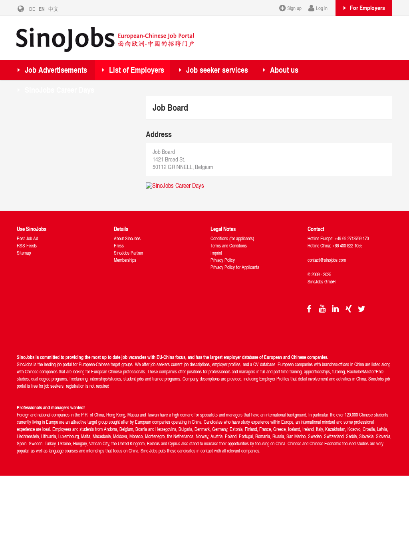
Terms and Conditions (228, 245)
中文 (53, 8)
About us (284, 70)
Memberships (125, 260)
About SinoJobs (127, 238)
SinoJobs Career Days (59, 90)
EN (42, 8)
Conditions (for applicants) (232, 238)
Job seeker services (217, 70)
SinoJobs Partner (128, 252)
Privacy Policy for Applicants (234, 267)
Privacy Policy (222, 260)
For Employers (367, 7)
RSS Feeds (27, 245)
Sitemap (24, 252)
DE (32, 8)
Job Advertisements (56, 70)
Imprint (216, 252)
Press (119, 245)
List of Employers (136, 70)
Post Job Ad (27, 238)
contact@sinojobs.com (327, 260)
